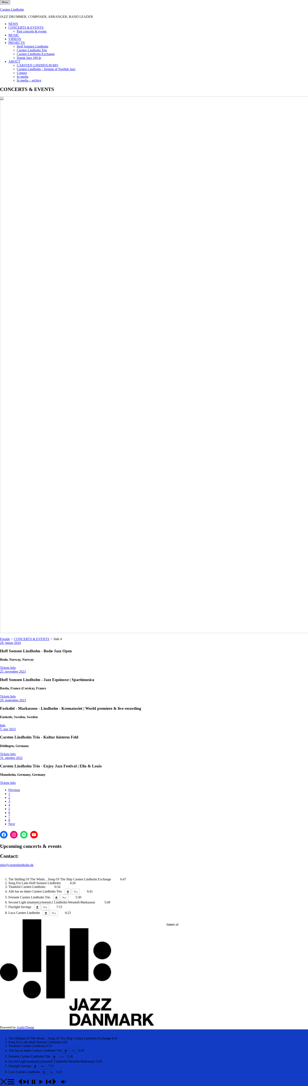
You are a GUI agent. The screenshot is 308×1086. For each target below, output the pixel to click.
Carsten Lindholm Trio (32, 50)
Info (13, 668)
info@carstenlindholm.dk (17, 865)
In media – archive (29, 80)
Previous (14, 790)
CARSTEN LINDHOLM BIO (37, 65)
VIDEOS (14, 39)
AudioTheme (25, 1027)
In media (22, 76)
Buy (76, 891)
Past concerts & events (32, 31)
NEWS (13, 24)
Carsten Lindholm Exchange (36, 54)
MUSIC (13, 35)
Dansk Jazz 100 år (29, 58)
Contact (22, 73)
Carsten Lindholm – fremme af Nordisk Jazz (46, 69)
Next (11, 824)
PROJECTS (16, 42)
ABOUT (14, 61)
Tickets (5, 668)
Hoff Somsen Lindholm (32, 46)
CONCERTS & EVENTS (26, 27)
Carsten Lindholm (12, 9)
